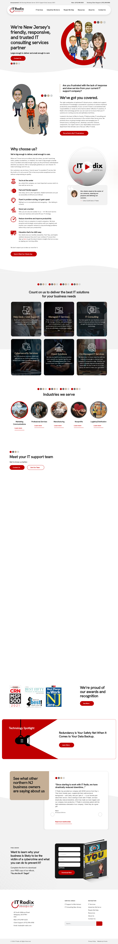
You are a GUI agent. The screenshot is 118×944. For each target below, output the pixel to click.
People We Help (69, 10)
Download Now (67, 873)
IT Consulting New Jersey (73, 907)
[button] (52, 814)
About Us (92, 10)
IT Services (39, 10)
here (25, 239)
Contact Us (102, 10)
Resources (81, 10)
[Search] (99, 923)
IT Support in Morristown (73, 904)
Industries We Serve (53, 10)
